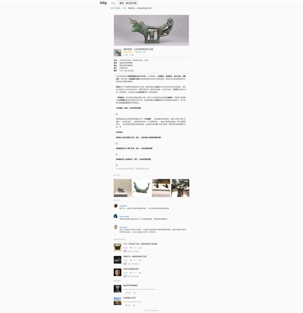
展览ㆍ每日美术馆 (128, 2)
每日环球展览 (116, 8)
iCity (103, 3)
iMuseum (156, 310)
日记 (113, 2)
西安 (124, 8)
